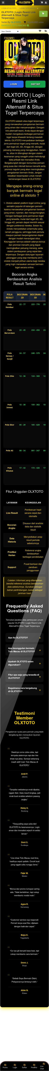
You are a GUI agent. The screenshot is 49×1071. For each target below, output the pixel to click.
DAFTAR (35, 84)
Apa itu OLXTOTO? (24, 637)
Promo (5, 1067)
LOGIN (13, 84)
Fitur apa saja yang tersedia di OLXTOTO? (24, 676)
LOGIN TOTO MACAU (28, 8)
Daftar (24, 1067)
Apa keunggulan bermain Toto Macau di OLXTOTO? (24, 650)
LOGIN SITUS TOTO (8, 8)
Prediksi (34, 1067)
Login (15, 1067)
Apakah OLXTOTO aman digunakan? (24, 663)
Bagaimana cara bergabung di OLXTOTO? (24, 689)
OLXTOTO (16, 22)
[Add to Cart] (43, 14)
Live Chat (42, 1067)
